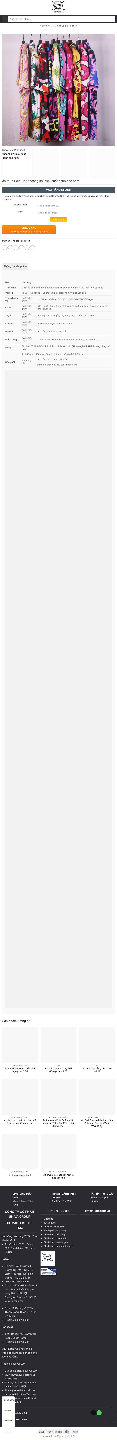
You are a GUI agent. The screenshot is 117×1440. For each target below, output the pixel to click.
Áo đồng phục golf (66, 26)
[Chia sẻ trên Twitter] (16, 247)
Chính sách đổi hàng (54, 1234)
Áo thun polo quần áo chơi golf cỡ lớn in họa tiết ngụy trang (20, 1121)
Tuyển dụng (50, 1222)
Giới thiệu (48, 1219)
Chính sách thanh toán (55, 1238)
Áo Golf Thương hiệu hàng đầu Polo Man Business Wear (97, 1121)
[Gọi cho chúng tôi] (99, 1412)
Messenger (8, 1420)
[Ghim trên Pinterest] (27, 247)
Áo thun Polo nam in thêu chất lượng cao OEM (20, 1070)
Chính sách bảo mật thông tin (59, 1246)
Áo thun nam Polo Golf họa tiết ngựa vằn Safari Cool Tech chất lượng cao (58, 1123)
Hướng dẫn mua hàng (55, 1230)
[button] (4, 7)
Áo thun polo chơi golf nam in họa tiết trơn (58, 1176)
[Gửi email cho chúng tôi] (93, 1412)
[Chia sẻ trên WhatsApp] (5, 247)
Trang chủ (46, 26)
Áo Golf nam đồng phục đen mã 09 (97, 1070)
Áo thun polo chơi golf (20, 1175)
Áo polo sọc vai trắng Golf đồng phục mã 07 (58, 1070)
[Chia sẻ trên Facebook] (10, 247)
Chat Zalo (7, 1410)
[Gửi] (5, 19)
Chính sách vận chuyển (56, 1242)
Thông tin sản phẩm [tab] (15, 266)
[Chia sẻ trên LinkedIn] (32, 247)
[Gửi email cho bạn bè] (21, 247)
